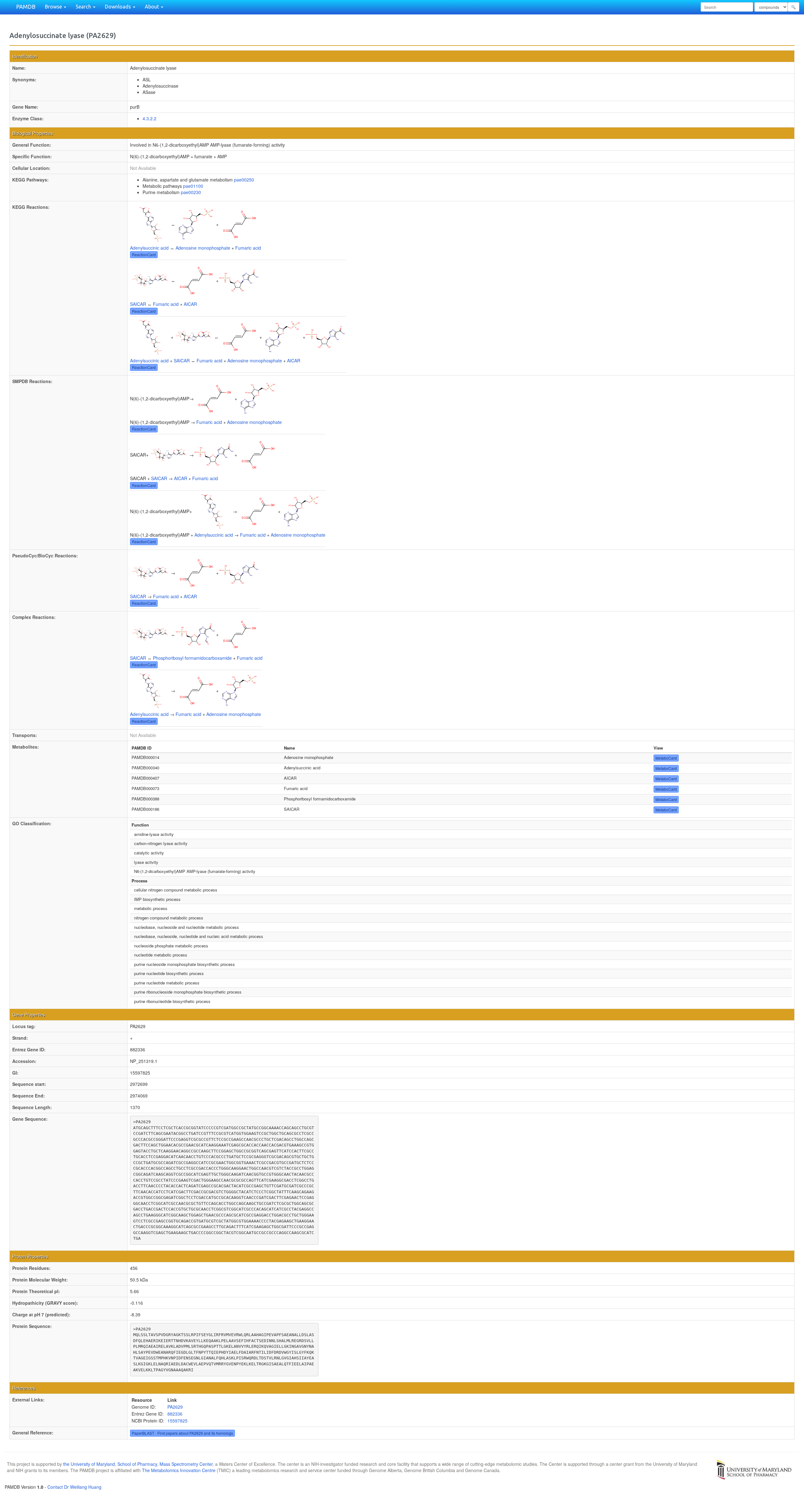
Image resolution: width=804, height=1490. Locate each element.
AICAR (190, 304)
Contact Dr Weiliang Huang (74, 1487)
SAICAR (138, 304)
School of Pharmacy (137, 1464)
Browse (54, 6)
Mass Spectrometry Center (186, 1464)
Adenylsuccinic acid (149, 248)
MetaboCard (666, 758)
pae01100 (193, 186)
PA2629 (175, 1407)
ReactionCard (144, 254)
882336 (174, 1414)
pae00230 (191, 192)
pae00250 (244, 179)
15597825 (177, 1420)
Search (84, 6)
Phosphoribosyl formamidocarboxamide (192, 658)
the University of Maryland (89, 1464)
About (152, 6)
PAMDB (25, 6)
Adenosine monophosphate (203, 248)
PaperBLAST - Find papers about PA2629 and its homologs (182, 1433)
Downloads (118, 6)
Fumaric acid (248, 248)
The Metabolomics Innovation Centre (178, 1470)
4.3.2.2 (149, 118)
